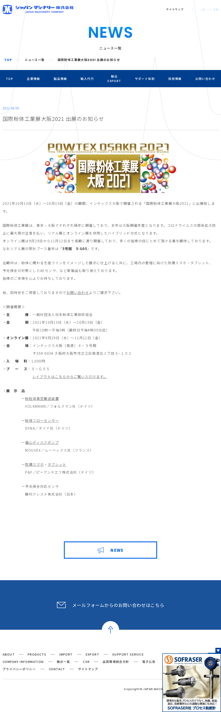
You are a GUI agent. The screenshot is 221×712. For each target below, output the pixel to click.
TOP (8, 59)
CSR (86, 661)
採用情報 (175, 78)
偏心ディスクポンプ (42, 442)
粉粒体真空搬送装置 (42, 398)
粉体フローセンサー (42, 420)
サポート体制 (145, 78)
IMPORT (66, 654)
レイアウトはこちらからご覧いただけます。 (69, 376)
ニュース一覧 (34, 59)
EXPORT (92, 654)
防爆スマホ (34, 464)
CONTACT (57, 668)
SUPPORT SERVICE (128, 654)
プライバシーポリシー (19, 668)
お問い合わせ (205, 78)
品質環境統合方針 (116, 661)
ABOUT (9, 654)
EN (216, 9)
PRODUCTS (37, 654)
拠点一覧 (63, 661)
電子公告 (149, 661)
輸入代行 (87, 78)
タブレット (57, 464)
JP (203, 9)
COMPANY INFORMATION (23, 661)
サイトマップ (174, 9)
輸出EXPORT (114, 78)
